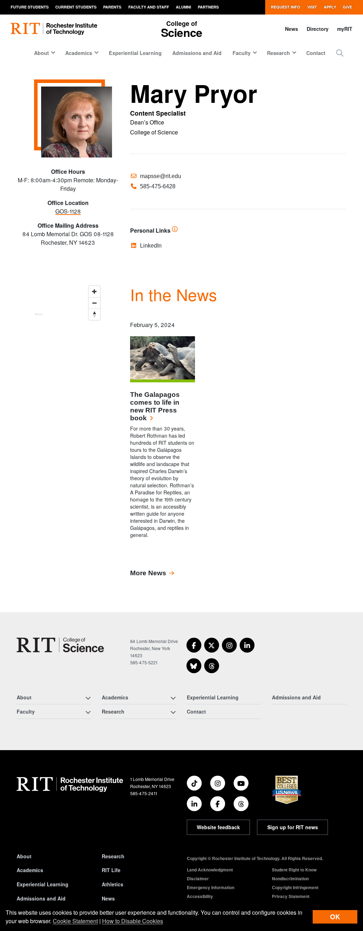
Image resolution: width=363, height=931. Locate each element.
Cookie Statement (75, 921)
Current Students (75, 7)
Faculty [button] (242, 52)
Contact (315, 52)
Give (347, 7)
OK (335, 916)
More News (148, 573)
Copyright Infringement (295, 887)
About (24, 856)
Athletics (112, 884)
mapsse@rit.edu (160, 176)
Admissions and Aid (197, 52)
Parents (112, 7)
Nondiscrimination (290, 878)
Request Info (285, 7)
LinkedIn (151, 246)
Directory (318, 28)
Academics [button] (78, 52)
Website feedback (218, 827)
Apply (330, 7)
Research (113, 856)
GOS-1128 (68, 211)
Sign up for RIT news (292, 827)
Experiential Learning (135, 52)
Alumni (183, 7)
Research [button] (278, 52)
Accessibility (200, 896)
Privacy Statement (290, 896)
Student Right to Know (294, 869)
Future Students (30, 7)
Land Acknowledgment (210, 869)
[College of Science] (60, 645)
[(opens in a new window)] (193, 645)
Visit (312, 7)
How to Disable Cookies (132, 921)
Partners (208, 7)
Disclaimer (198, 878)
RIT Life (111, 870)
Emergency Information (210, 887)
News (291, 28)
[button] (339, 52)
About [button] (41, 52)
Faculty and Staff (148, 7)
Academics (30, 870)
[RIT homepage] (54, 29)
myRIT (344, 28)
